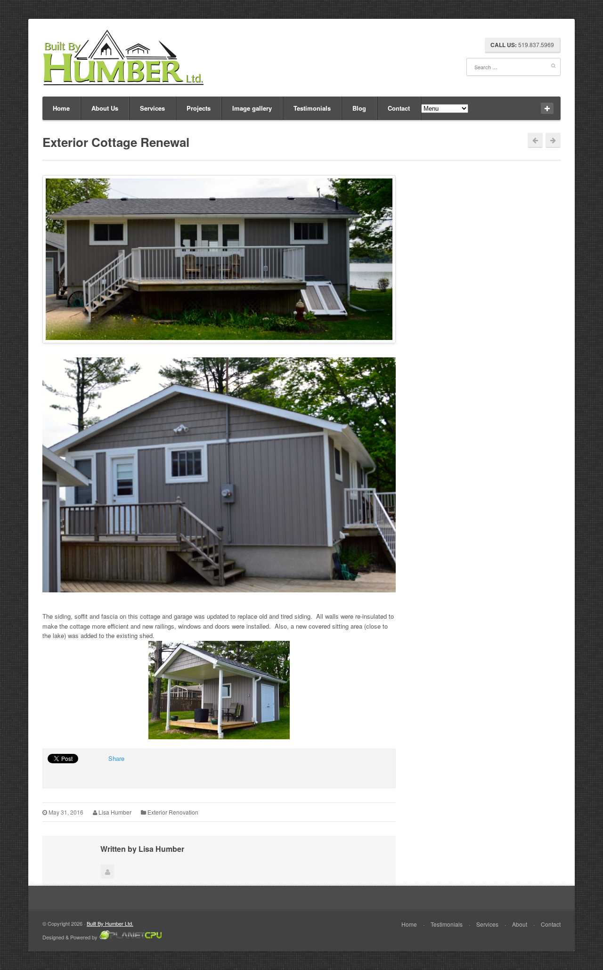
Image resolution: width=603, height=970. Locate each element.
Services (152, 108)
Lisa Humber (114, 812)
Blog (359, 108)
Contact (399, 108)
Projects (199, 108)
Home (61, 108)
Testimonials (312, 108)
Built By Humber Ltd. (110, 923)
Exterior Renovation (172, 812)
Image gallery (252, 108)
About (519, 924)
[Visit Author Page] (107, 872)
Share (116, 758)
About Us (104, 108)
